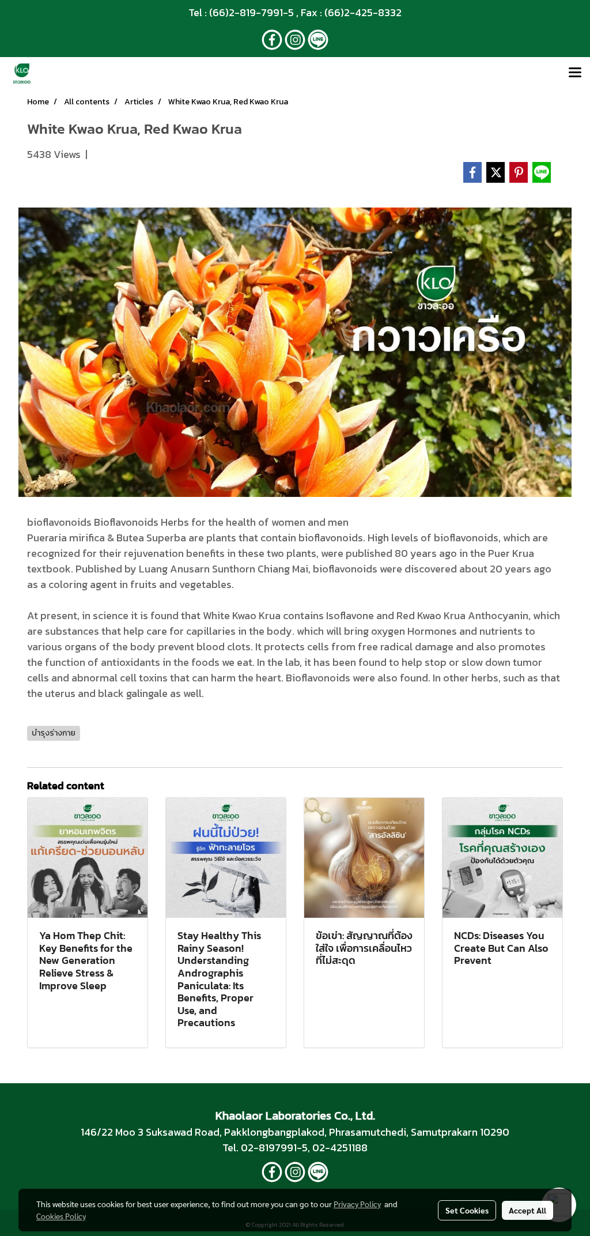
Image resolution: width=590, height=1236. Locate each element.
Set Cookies (467, 1210)
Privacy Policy (357, 1204)
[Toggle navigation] (575, 73)
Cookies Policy (61, 1216)
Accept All (527, 1210)
